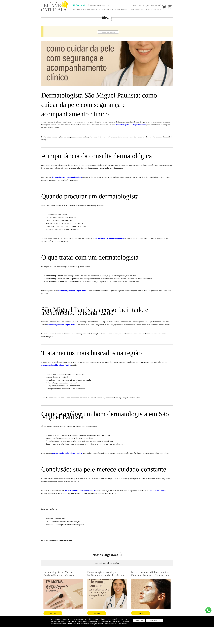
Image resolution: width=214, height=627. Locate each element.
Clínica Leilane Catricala (157, 490)
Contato (157, 9)
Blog (148, 9)
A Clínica (76, 9)
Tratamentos (89, 9)
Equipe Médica (120, 9)
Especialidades (104, 9)
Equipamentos (136, 9)
